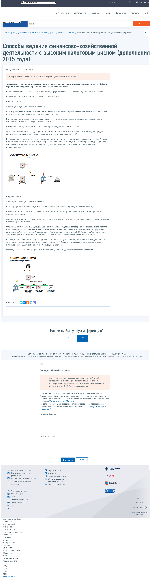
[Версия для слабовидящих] (103, 2)
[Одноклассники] (27, 302)
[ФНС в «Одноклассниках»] (141, 2)
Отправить (68, 460)
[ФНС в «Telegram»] (145, 2)
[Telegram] (31, 302)
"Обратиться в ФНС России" (61, 401)
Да (83, 337)
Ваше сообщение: (48, 414)
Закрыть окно (9, 576)
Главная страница (10, 33)
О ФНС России (62, 13)
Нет (69, 337)
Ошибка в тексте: (47, 436)
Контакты (135, 13)
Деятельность (80, 13)
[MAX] (34, 302)
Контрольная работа (66, 33)
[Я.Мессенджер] (21, 302)
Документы (121, 13)
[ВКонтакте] (24, 302)
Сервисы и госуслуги (101, 13)
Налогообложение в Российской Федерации (38, 33)
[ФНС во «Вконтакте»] (137, 2)
